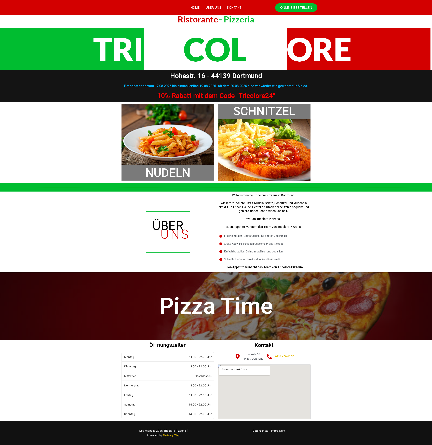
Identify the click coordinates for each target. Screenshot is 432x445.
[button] (296, 7)
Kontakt (234, 7)
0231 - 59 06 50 (284, 356)
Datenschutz (260, 430)
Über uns (213, 7)
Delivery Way (171, 435)
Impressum (278, 430)
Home (195, 7)
